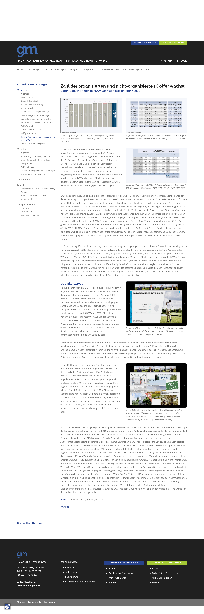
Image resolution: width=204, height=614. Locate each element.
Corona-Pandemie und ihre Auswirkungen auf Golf (124, 69)
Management (88, 69)
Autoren (101, 61)
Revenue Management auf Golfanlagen (38, 170)
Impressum (49, 602)
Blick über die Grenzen (31, 129)
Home (20, 61)
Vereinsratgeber (28, 108)
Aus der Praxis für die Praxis (33, 174)
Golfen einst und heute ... (32, 215)
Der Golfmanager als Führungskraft (36, 119)
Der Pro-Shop (23, 179)
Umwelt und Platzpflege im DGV (35, 143)
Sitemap (21, 602)
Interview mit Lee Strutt (31, 199)
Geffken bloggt (27, 167)
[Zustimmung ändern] (7, 606)
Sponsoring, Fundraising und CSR (35, 156)
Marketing (22, 149)
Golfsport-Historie (29, 163)
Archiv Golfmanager (79, 61)
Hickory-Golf (26, 211)
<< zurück (65, 506)
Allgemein (25, 94)
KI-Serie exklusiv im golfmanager (35, 111)
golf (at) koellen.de (27, 581)
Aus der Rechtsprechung (32, 104)
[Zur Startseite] (27, 50)
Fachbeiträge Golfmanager (45, 61)
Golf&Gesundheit (28, 126)
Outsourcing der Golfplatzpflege (35, 115)
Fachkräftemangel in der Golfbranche (37, 122)
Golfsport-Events (28, 133)
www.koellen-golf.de (28, 585)
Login (181, 61)
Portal (20, 69)
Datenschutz (34, 602)
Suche (166, 61)
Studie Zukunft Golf (29, 101)
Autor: (63, 499)
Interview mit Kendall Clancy (33, 195)
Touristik (21, 185)
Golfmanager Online (37, 69)
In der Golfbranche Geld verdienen (36, 160)
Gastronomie (27, 97)
